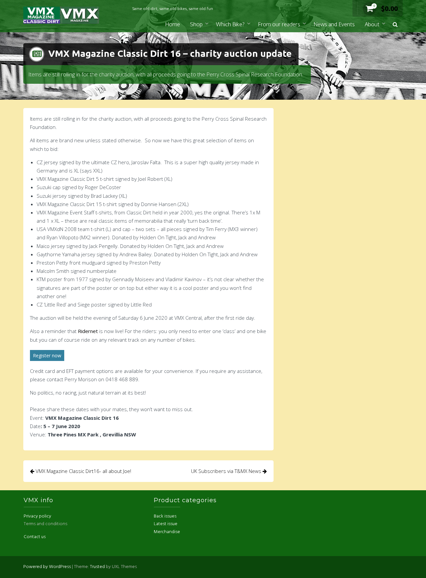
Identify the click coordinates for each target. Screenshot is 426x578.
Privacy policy (37, 516)
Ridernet (88, 331)
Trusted (97, 567)
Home (172, 24)
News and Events (334, 24)
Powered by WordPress (47, 567)
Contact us (35, 537)
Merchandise (167, 532)
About (372, 24)
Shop (196, 24)
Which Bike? (230, 24)
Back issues (165, 516)
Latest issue (165, 524)
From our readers (279, 24)
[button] (395, 24)
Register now (47, 355)
